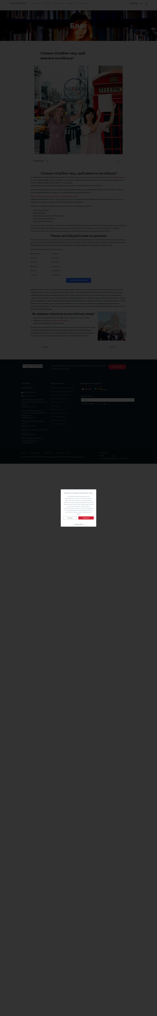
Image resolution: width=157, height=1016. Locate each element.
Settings (70, 518)
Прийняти (86, 518)
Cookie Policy (78, 524)
